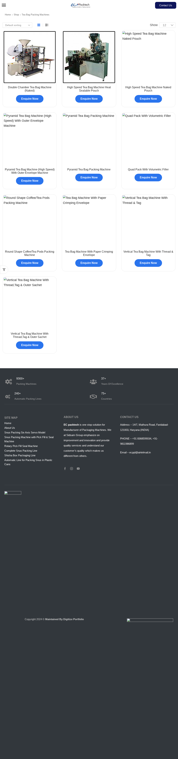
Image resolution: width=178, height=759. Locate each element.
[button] (4, 5)
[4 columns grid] (39, 25)
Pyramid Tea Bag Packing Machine (89, 169)
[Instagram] (71, 468)
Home (8, 14)
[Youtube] (78, 468)
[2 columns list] (47, 25)
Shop (16, 14)
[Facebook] (65, 468)
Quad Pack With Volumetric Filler (148, 169)
